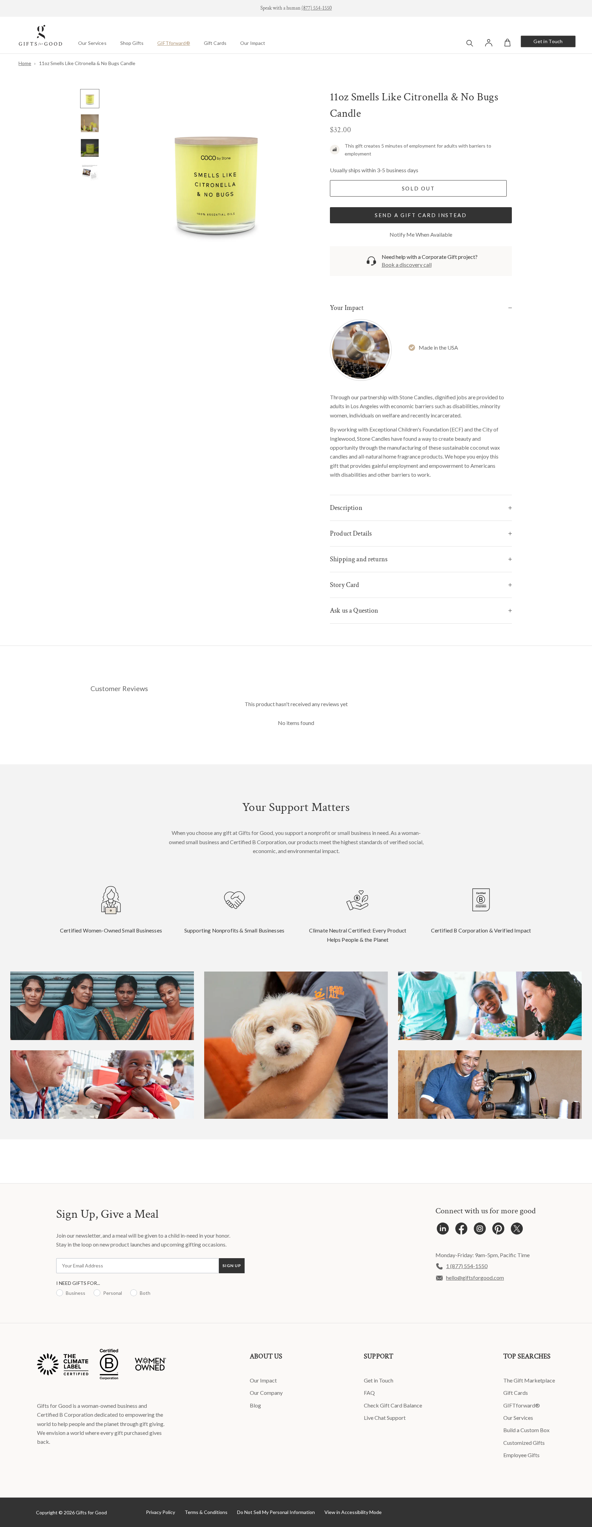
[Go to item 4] (89, 172)
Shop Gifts (132, 43)
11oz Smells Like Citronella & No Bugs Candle (87, 63)
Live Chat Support (385, 1417)
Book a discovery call (407, 264)
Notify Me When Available (421, 234)
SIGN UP (231, 1265)
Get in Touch (548, 41)
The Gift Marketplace (529, 1380)
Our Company (266, 1392)
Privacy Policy (160, 1512)
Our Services (92, 43)
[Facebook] (461, 1230)
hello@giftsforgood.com (475, 1277)
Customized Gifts (524, 1442)
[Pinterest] (498, 1230)
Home (24, 63)
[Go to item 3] (89, 148)
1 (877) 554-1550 (467, 1266)
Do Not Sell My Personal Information (276, 1512)
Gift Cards (215, 43)
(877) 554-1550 (316, 8)
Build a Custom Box (526, 1430)
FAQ (369, 1392)
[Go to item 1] (89, 98)
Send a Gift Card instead (421, 215)
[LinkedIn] (443, 1230)
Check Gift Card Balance (393, 1405)
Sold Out (418, 188)
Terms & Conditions (206, 1512)
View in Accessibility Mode (353, 1512)
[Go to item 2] (89, 123)
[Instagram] (480, 1230)
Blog (255, 1405)
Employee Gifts (521, 1455)
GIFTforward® (173, 43)
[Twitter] (517, 1230)
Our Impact (252, 43)
